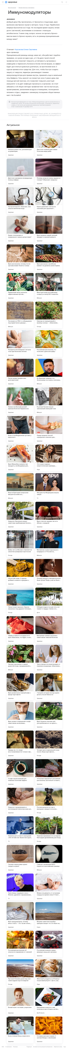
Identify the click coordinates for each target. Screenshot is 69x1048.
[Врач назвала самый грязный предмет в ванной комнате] (48, 229)
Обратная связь (58, 1046)
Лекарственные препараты (26, 7)
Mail (3, 1046)
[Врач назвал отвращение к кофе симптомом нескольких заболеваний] (20, 715)
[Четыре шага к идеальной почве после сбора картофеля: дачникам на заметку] (48, 744)
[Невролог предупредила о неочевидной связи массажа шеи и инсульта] (20, 801)
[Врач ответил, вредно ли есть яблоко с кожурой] (48, 515)
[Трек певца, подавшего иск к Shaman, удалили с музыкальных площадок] (20, 887)
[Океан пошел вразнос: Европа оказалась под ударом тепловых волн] (20, 601)
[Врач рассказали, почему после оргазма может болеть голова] (20, 257)
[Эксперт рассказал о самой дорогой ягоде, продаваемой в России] (20, 658)
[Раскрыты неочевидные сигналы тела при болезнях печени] (20, 343)
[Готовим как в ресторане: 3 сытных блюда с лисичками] (48, 1030)
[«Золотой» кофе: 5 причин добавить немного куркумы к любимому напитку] (20, 572)
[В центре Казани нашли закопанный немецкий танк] (48, 400)
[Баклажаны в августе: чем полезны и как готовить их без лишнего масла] (48, 1001)
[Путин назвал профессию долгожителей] (20, 372)
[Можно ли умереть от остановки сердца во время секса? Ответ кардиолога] (48, 887)
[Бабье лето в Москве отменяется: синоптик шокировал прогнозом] (20, 543)
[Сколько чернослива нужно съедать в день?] (20, 858)
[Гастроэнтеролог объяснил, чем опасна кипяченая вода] (20, 200)
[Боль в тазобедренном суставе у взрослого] (20, 429)
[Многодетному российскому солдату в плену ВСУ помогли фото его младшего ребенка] (48, 286)
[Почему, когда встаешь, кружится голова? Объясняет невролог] (48, 172)
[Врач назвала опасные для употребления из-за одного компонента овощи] (48, 715)
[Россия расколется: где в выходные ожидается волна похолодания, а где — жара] (48, 801)
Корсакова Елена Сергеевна (26, 49)
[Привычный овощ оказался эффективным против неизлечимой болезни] (20, 286)
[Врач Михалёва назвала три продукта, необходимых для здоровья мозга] (20, 458)
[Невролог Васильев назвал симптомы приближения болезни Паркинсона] (20, 515)
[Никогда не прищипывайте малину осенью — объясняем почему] (48, 315)
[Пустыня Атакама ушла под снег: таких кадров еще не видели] (20, 972)
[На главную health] (12, 2)
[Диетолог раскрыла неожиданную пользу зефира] (20, 172)
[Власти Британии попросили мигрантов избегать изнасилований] (20, 486)
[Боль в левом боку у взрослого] (20, 1030)
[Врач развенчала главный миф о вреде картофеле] (20, 686)
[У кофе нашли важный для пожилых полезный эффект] (20, 772)
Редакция (29, 1046)
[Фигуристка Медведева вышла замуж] (48, 486)
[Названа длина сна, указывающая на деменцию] (20, 143)
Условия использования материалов (42, 1046)
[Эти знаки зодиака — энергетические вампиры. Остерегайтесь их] (48, 458)
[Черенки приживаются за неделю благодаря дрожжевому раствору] (48, 829)
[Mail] (6, 2)
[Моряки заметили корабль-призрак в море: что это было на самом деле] (48, 915)
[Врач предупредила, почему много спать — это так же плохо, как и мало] (20, 915)
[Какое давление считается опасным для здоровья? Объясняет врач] (48, 200)
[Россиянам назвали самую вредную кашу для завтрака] (48, 944)
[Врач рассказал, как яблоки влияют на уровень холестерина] (48, 257)
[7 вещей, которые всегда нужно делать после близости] (48, 686)
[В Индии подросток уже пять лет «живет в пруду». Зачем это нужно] (48, 601)
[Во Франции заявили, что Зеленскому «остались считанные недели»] (48, 372)
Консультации (12, 7)
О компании (8, 1046)
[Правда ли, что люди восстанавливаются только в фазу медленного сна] (20, 744)
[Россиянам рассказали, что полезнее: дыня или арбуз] (48, 343)
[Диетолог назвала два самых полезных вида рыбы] (48, 143)
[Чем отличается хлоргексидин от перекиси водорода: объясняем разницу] (48, 658)
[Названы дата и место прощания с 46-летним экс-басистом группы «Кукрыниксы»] (20, 829)
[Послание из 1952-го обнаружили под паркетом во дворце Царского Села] (20, 315)
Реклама (15, 1046)
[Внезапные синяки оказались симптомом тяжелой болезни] (48, 629)
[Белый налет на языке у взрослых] (20, 1001)
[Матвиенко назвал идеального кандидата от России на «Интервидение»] (48, 543)
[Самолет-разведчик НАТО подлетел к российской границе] (48, 858)
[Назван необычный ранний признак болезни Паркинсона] (20, 400)
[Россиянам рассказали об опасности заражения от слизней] (20, 944)
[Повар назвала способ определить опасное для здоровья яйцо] (48, 429)
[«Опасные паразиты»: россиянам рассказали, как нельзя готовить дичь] (48, 772)
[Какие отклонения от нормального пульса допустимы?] (20, 229)
